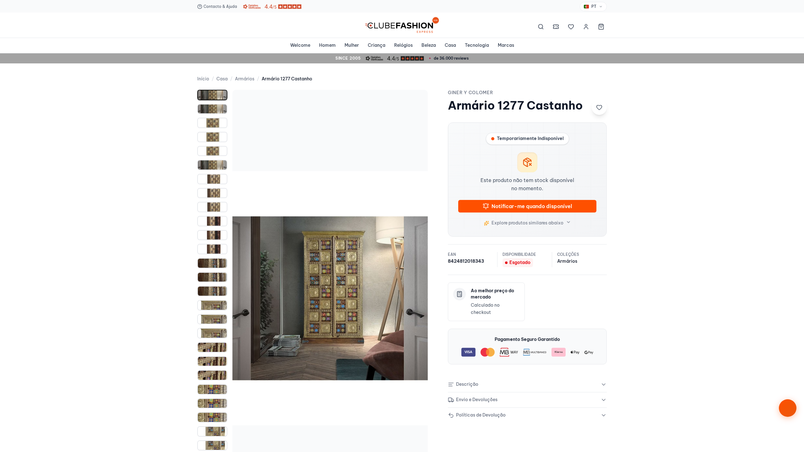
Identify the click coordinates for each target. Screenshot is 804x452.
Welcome (300, 45)
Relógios (403, 45)
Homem (327, 45)
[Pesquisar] (540, 27)
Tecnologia (477, 45)
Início (203, 79)
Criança (376, 45)
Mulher (352, 45)
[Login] (586, 27)
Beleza (428, 45)
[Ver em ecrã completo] (416, 101)
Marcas (506, 45)
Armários (244, 79)
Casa (450, 45)
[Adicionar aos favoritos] (599, 107)
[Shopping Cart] (601, 27)
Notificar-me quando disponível (532, 206)
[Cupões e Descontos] (556, 27)
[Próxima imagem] (416, 298)
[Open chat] (787, 408)
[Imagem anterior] (243, 298)
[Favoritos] (571, 27)
